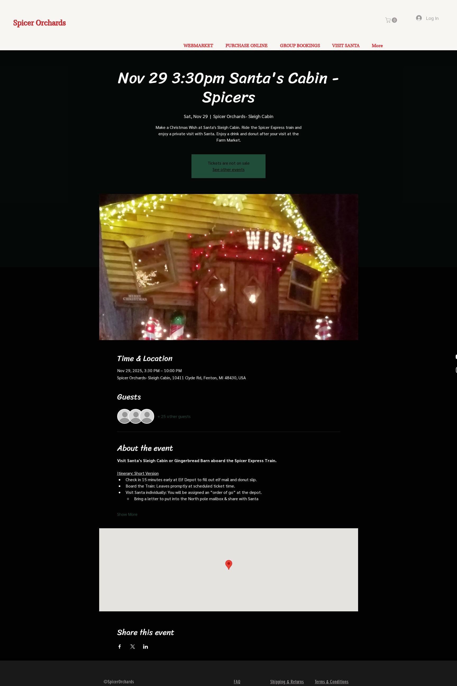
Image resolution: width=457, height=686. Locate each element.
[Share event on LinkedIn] (145, 646)
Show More (127, 514)
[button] (391, 20)
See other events (229, 169)
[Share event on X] (132, 646)
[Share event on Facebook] (119, 646)
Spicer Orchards (39, 23)
